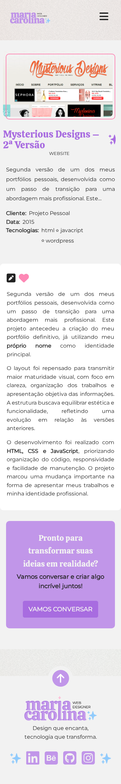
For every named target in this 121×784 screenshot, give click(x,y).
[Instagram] (88, 758)
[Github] (69, 758)
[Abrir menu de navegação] (104, 17)
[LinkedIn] (32, 758)
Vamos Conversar (60, 609)
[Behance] (51, 758)
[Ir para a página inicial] (30, 17)
